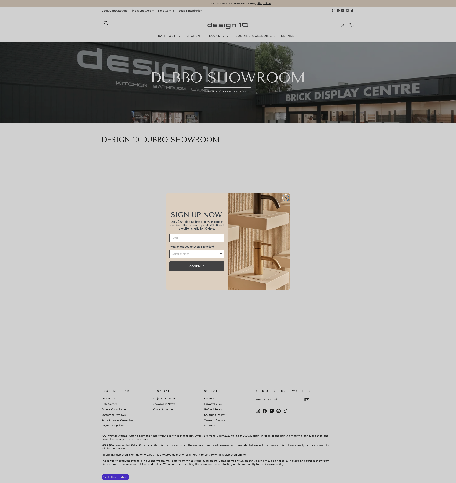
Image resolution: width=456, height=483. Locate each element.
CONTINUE (196, 266)
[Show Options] (221, 254)
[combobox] (195, 254)
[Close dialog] (286, 198)
